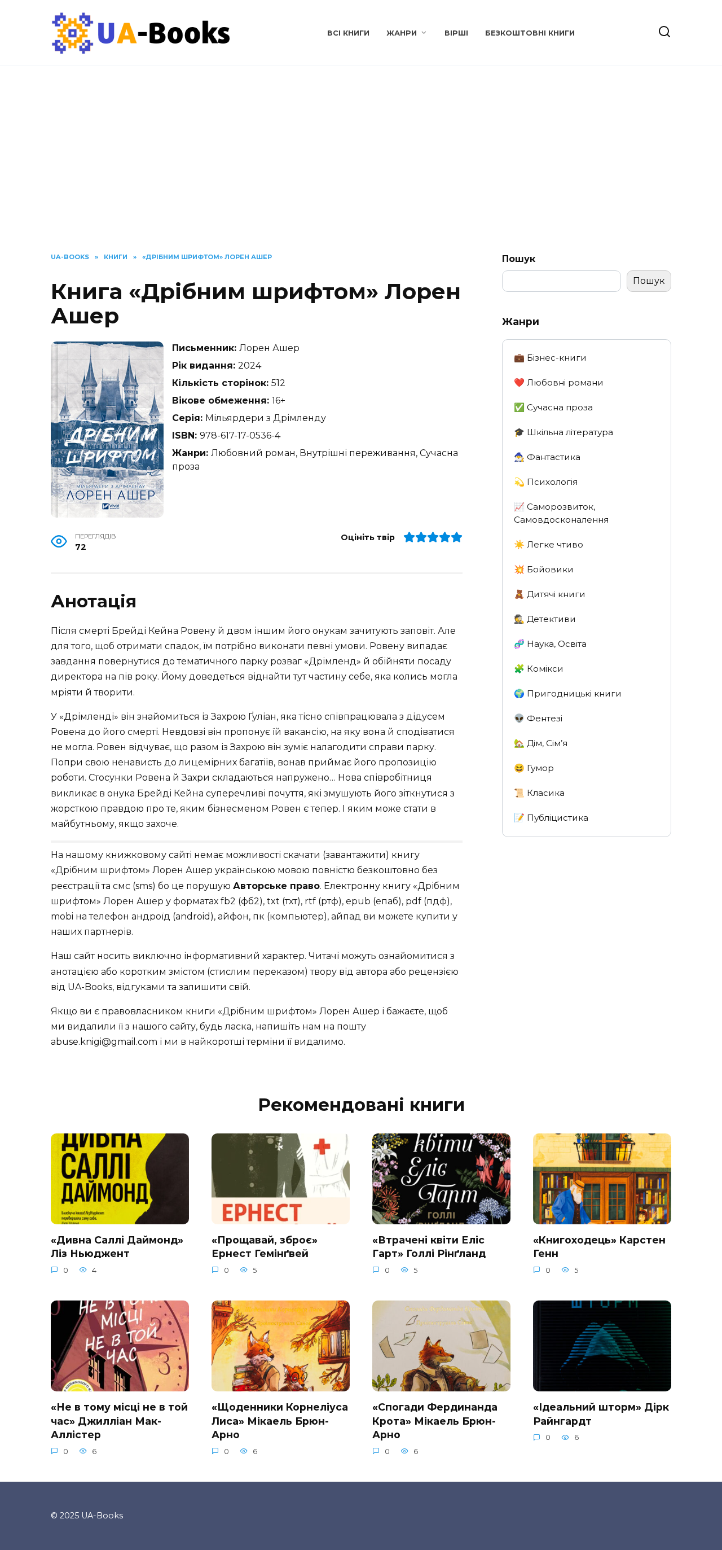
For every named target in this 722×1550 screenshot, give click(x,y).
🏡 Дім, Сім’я (540, 743)
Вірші (456, 33)
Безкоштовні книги (530, 33)
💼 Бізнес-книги (550, 357)
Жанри (401, 33)
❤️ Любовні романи (559, 382)
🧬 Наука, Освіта (550, 643)
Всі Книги (348, 33)
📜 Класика (539, 792)
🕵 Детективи (545, 619)
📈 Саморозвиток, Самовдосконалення (561, 513)
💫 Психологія (546, 481)
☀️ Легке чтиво (548, 544)
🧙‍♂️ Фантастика (547, 457)
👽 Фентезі (538, 718)
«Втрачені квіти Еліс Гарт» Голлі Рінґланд (429, 1247)
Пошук (518, 258)
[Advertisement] (361, 168)
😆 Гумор (534, 768)
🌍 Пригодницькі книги (568, 693)
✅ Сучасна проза (553, 407)
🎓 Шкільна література (563, 432)
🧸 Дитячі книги (549, 594)
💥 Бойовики (544, 569)
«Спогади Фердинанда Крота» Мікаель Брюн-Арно (435, 1420)
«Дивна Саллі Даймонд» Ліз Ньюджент (117, 1247)
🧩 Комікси (538, 668)
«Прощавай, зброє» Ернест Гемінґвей (265, 1247)
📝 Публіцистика (551, 817)
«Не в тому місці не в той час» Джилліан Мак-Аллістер (119, 1420)
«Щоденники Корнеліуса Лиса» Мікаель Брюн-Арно (280, 1420)
